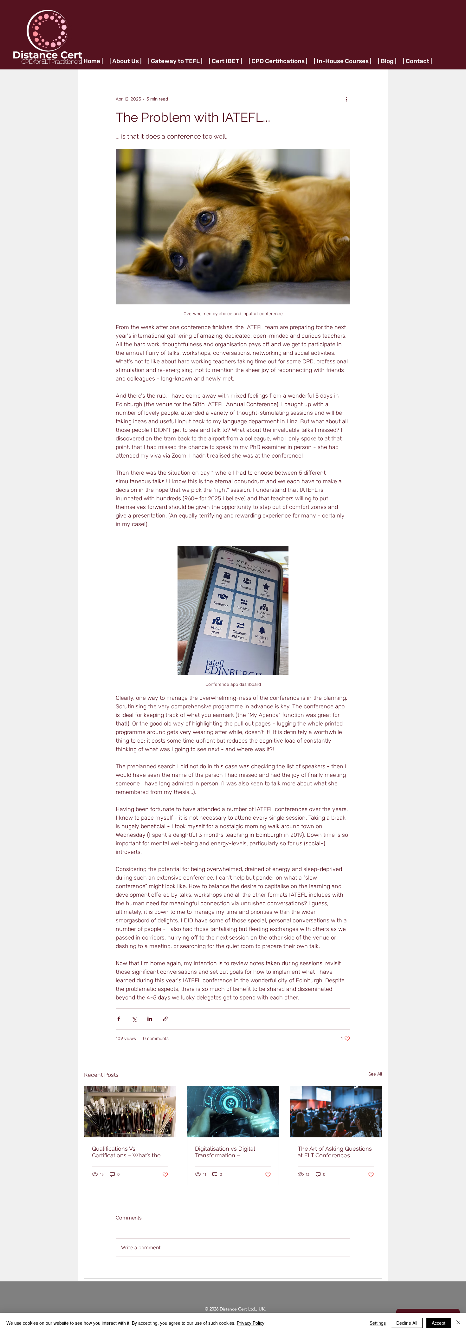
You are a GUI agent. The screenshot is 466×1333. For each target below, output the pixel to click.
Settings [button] (378, 1323)
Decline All (406, 1323)
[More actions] (346, 99)
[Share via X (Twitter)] (134, 1019)
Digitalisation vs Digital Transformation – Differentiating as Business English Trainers (230, 1152)
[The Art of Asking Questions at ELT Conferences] (336, 1111)
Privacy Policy (250, 1323)
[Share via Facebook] (119, 1019)
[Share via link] (165, 1019)
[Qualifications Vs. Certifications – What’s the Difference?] (130, 1111)
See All (375, 1074)
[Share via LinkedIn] (150, 1019)
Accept (438, 1323)
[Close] (458, 1323)
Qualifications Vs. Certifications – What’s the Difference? (126, 1152)
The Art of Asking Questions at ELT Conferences (335, 1152)
